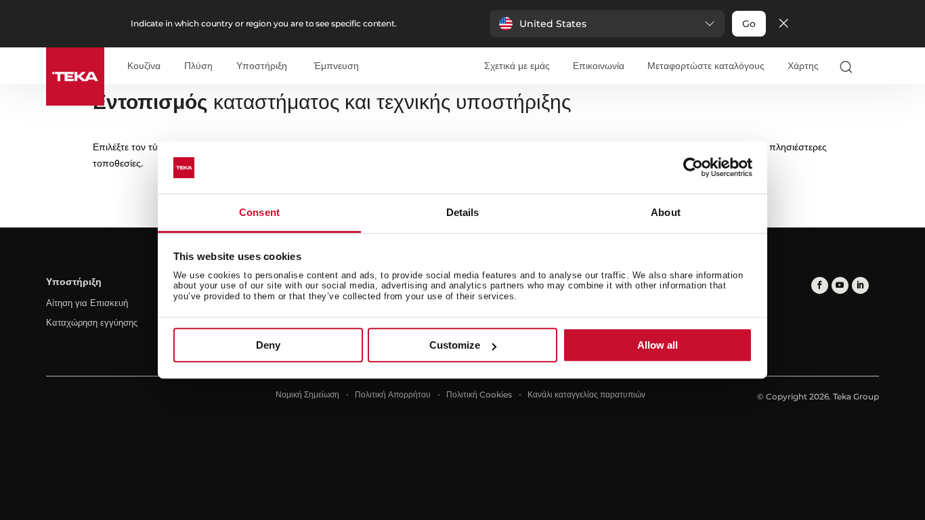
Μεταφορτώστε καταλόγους (706, 66)
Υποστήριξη (261, 66)
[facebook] (819, 285)
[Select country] (873, 66)
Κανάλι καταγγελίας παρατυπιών (586, 394)
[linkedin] (860, 285)
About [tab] (666, 212)
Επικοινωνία (598, 66)
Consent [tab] (259, 212)
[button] (607, 23)
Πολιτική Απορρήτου (393, 394)
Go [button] (749, 24)
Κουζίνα (143, 66)
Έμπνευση (336, 66)
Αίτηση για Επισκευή (87, 302)
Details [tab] (462, 212)
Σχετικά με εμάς (517, 66)
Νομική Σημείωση (307, 394)
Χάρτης (803, 66)
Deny (268, 345)
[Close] (783, 24)
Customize (454, 345)
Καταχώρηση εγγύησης (91, 322)
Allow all (657, 345)
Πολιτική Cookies (479, 394)
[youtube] (840, 285)
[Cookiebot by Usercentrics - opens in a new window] (693, 168)
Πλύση (198, 66)
